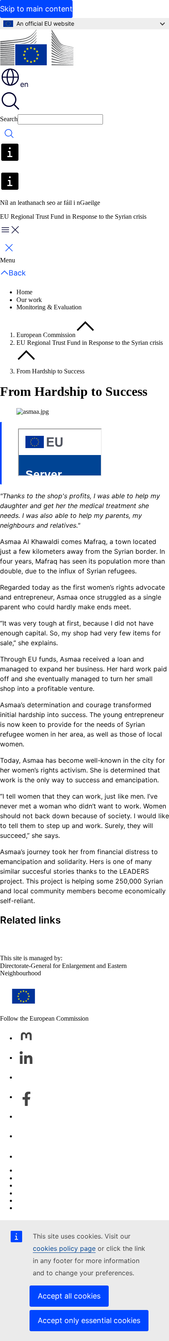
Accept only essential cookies (89, 1320)
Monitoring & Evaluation (49, 307)
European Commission (45, 334)
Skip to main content (36, 8)
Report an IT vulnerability (50, 1170)
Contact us (30, 1156)
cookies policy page (64, 1248)
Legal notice (32, 1200)
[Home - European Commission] (36, 48)
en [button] (24, 84)
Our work (29, 299)
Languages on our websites (51, 1177)
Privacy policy (35, 1193)
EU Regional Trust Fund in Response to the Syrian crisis (89, 342)
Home (24, 292)
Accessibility (33, 1207)
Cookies (27, 1185)
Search (9, 118)
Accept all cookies (69, 1296)
